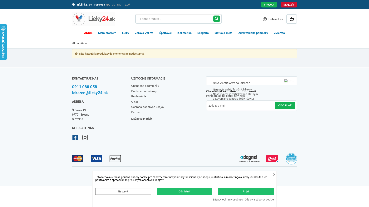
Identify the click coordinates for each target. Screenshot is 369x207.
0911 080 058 (84, 87)
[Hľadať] (216, 19)
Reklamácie (138, 96)
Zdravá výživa (144, 33)
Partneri (136, 112)
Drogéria (203, 33)
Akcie (88, 33)
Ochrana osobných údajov (147, 107)
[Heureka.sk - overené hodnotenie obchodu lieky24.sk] (291, 160)
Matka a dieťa (223, 33)
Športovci (165, 33)
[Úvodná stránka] (76, 43)
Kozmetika (184, 33)
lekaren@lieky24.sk (90, 92)
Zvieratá (279, 33)
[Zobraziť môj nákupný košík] (291, 19)
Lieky (125, 33)
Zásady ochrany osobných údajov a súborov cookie (243, 199)
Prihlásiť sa (275, 19)
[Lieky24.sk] (100, 19)
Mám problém (107, 33)
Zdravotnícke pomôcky (253, 33)
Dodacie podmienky (144, 91)
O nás (135, 102)
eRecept (269, 4)
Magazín (288, 4)
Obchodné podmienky (145, 86)
